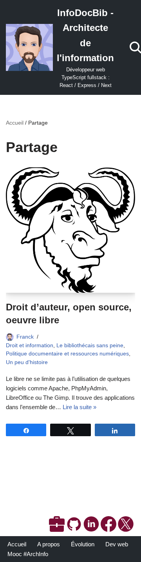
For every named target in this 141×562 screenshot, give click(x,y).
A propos (48, 544)
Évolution (82, 544)
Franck (25, 337)
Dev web (116, 544)
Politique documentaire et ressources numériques (67, 354)
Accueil (15, 123)
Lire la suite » (79, 407)
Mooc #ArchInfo (27, 554)
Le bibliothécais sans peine (89, 345)
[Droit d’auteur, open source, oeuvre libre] (70, 230)
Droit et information (29, 345)
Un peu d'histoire (27, 362)
